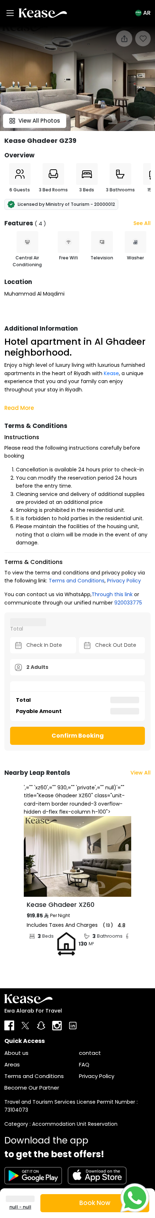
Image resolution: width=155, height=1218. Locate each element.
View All (140, 772)
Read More (19, 408)
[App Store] (97, 1175)
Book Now (94, 1202)
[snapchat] (41, 1025)
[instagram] (57, 1025)
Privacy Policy (124, 580)
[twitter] (25, 1025)
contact (90, 1053)
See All (142, 223)
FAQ (84, 1064)
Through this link (112, 594)
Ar (147, 13)
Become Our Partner (31, 1087)
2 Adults (37, 667)
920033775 (128, 602)
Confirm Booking (78, 735)
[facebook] (9, 1025)
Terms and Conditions (77, 580)
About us (16, 1053)
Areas (12, 1064)
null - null (20, 1207)
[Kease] (43, 12)
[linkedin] (73, 1025)
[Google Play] (33, 1175)
